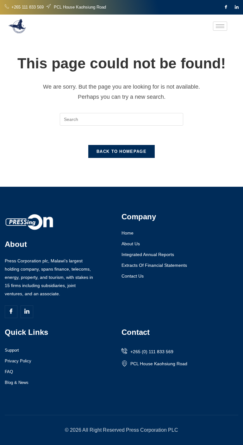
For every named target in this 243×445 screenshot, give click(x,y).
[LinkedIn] (236, 7)
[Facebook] (226, 7)
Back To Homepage (121, 151)
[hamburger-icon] (220, 26)
